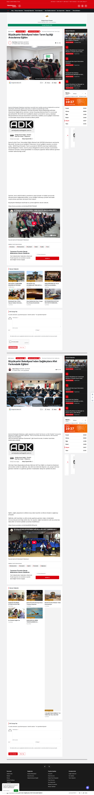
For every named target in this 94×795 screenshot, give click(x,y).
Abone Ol (47, 258)
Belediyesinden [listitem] (20, 246)
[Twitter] (49, 766)
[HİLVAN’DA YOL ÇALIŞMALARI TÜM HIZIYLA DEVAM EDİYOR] (35, 279)
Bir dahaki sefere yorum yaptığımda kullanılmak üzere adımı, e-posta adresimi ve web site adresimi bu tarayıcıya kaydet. (33, 336)
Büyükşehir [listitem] (29, 246)
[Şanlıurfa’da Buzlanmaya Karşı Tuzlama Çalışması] (35, 598)
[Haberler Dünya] (12, 5)
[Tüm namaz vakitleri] (85, 93)
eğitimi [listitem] (28, 565)
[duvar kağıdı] (21, 130)
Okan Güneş (15, 368)
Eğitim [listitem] (36, 246)
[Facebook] (44, 766)
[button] (82, 6)
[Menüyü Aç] (19, 6)
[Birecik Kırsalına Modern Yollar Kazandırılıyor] (53, 598)
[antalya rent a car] (67, 138)
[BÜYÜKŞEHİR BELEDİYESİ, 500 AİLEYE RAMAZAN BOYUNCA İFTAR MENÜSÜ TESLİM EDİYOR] (53, 297)
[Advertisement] (34, 96)
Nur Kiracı (14, 42)
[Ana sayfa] (8, 10)
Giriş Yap (22, 753)
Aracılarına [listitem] (11, 246)
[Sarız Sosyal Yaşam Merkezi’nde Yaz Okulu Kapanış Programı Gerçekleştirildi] (76, 38)
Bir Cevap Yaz (13, 311)
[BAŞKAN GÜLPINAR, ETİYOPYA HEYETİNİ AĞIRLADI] (16, 598)
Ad (9, 330)
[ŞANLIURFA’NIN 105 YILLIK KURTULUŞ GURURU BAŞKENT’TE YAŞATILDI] (53, 279)
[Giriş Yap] (86, 6)
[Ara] (79, 6)
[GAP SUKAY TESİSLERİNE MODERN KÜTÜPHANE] (16, 279)
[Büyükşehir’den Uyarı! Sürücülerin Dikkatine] (76, 61)
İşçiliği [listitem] (41, 246)
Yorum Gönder (13, 753)
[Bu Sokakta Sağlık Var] (16, 662)
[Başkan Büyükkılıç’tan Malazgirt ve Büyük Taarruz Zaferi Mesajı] (76, 84)
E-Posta (38, 330)
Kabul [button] (16, 790)
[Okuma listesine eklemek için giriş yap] (60, 83)
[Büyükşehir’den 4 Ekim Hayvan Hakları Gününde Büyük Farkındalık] (16, 297)
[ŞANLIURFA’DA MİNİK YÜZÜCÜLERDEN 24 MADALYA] (35, 662)
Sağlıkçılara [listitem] (43, 565)
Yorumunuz (15, 317)
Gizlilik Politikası (6, 790)
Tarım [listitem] (47, 246)
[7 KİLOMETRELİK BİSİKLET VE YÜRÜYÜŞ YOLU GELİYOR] (53, 662)
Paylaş (86, 792)
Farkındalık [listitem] (35, 565)
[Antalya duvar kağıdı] (73, 137)
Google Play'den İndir (47, 25)
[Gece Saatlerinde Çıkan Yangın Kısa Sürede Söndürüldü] (35, 297)
